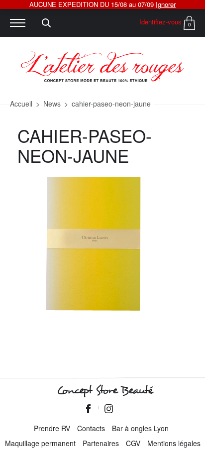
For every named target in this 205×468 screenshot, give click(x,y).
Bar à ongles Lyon (140, 428)
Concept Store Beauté (105, 390)
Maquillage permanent (40, 443)
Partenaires (101, 443)
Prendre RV (52, 428)
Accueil (21, 104)
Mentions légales (174, 443)
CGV (133, 443)
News (52, 104)
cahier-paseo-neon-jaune (111, 104)
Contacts (91, 428)
